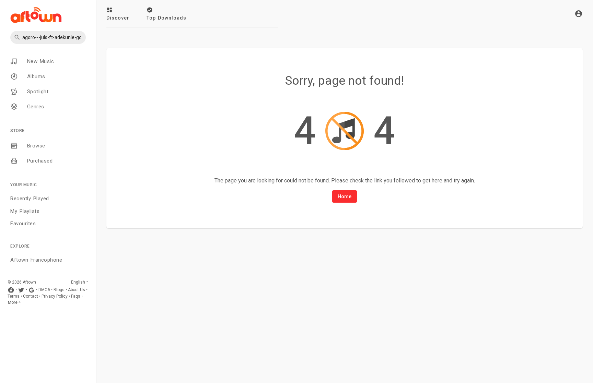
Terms (14, 296)
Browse (35, 146)
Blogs (59, 289)
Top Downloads (166, 18)
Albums (35, 76)
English (78, 282)
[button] (48, 37)
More (13, 302)
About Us (76, 289)
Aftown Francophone (36, 260)
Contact (30, 296)
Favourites (23, 223)
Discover (117, 18)
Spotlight (36, 91)
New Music (39, 61)
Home (344, 196)
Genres (34, 107)
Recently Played (29, 198)
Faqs (75, 296)
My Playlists (24, 211)
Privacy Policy (55, 296)
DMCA (44, 289)
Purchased (39, 161)
